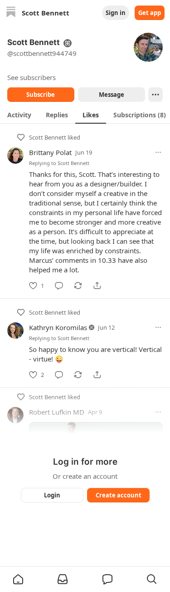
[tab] (19, 114)
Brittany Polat (50, 152)
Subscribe (40, 94)
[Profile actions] (155, 94)
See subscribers (31, 77)
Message (111, 94)
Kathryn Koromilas (58, 327)
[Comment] (59, 285)
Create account (118, 495)
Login (52, 495)
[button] (18, 579)
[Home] (10, 13)
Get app (149, 13)
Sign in (116, 13)
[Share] (97, 285)
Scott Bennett (47, 137)
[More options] (158, 152)
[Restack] (78, 285)
